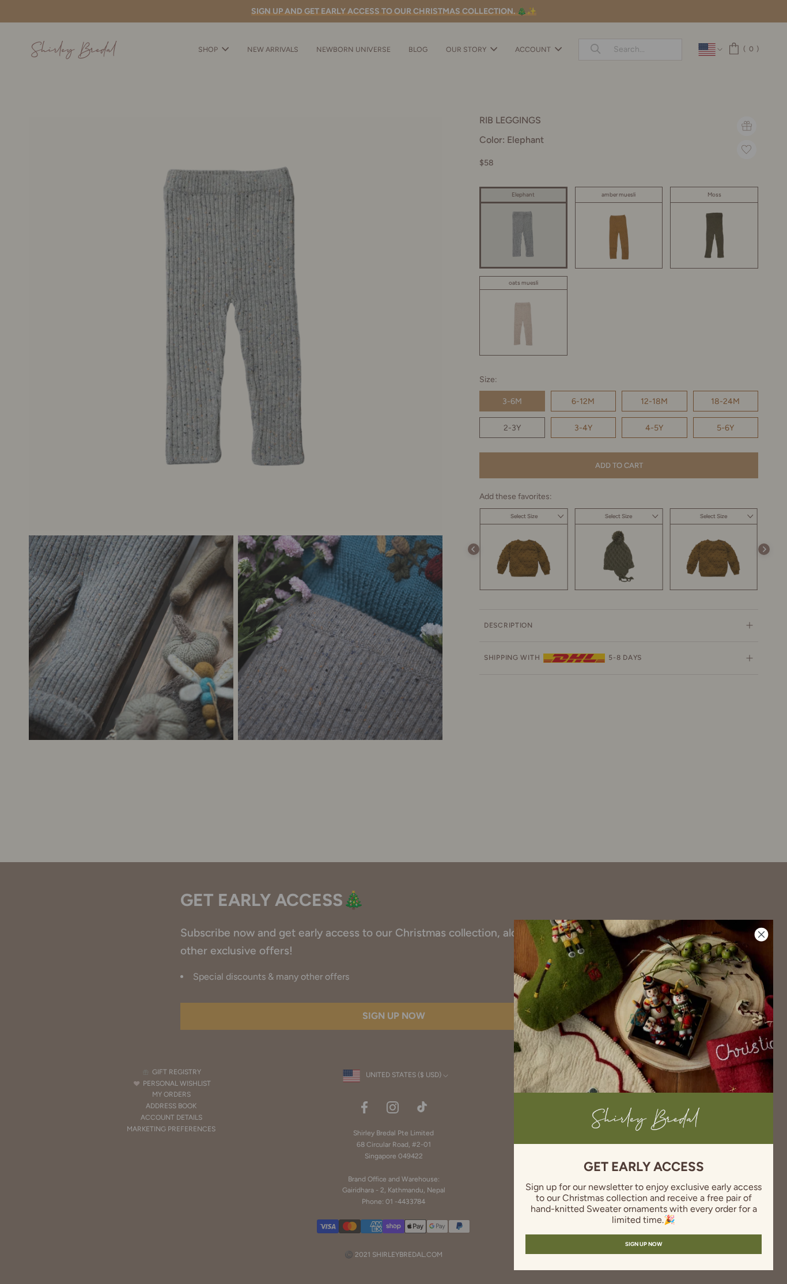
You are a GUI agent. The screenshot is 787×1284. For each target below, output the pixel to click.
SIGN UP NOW (643, 1244)
